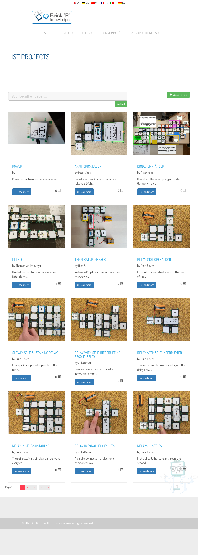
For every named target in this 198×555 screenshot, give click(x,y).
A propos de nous (144, 33)
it (115, 3)
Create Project (179, 94)
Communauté (112, 33)
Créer (87, 33)
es (123, 3)
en (78, 3)
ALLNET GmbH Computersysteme (51, 523)
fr (106, 3)
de (87, 3)
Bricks (67, 33)
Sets (48, 33)
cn (96, 3)
